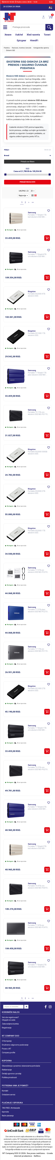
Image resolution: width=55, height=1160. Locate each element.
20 (32, 191)
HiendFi (34, 40)
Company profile (8, 1053)
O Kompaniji (7, 1041)
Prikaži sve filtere (27, 162)
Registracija (6, 1028)
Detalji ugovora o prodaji (11, 1074)
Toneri (47, 34)
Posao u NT (6, 1049)
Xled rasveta (33, 34)
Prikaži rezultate (27, 182)
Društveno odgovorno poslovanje (15, 1045)
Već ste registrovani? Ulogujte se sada (10, 1018)
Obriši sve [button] (47, 150)
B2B (51, 2)
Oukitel (19, 34)
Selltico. (37, 1156)
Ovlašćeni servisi (8, 1095)
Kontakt (5, 1091)
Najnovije (22, 195)
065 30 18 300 (9, 2)
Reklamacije (7, 1070)
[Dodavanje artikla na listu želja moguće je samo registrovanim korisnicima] (48, 210)
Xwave (8, 34)
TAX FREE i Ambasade (11, 1108)
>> (33, 202)
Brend (6, 155)
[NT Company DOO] (9, 17)
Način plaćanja (8, 1116)
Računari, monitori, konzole (21, 48)
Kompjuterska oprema (41, 48)
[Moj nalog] (44, 17)
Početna (7, 48)
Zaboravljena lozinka (10, 1024)
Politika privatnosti (9, 1077)
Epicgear (21, 40)
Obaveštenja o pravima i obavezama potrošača (21, 1066)
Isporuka (5, 1112)
